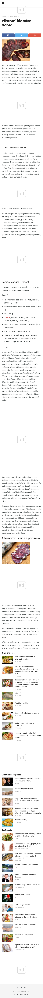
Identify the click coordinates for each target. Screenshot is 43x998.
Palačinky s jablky (22, 703)
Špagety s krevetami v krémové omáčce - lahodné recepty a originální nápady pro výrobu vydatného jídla (27, 683)
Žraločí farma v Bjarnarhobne (26, 865)
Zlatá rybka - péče (22, 895)
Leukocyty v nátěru (22, 904)
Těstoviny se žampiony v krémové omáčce (25, 658)
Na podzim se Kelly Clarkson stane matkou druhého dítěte (27, 799)
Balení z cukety (21, 819)
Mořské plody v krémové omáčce (24, 724)
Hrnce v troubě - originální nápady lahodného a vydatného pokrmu (28, 735)
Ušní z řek (18, 693)
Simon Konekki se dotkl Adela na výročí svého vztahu (27, 779)
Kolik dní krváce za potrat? (25, 925)
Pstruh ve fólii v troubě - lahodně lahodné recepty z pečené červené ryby (28, 856)
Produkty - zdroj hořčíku (24, 934)
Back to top (21, 987)
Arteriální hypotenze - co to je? (27, 884)
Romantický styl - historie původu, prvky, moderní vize (26, 916)
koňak (7, 317)
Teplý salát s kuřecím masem (27, 713)
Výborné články (14, 16)
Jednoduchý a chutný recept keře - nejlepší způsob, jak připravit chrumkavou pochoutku (28, 810)
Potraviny (5, 16)
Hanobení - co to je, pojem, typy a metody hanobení (28, 845)
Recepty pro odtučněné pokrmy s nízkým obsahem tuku (28, 835)
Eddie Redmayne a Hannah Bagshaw (25, 875)
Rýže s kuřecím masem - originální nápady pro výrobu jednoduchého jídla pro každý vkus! (26, 670)
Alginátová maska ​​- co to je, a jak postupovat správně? (27, 946)
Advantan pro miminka (24, 788)
